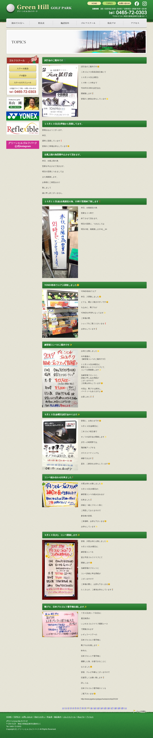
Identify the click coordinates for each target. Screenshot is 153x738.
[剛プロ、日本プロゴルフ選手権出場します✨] (61, 613)
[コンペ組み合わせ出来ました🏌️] (61, 484)
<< (63, 708)
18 (115, 708)
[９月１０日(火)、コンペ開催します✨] (61, 541)
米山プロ (81, 717)
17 (112, 708)
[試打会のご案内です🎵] (61, 67)
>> (126, 708)
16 (109, 708)
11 (91, 708)
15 (105, 708)
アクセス (90, 717)
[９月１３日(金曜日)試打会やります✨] (61, 421)
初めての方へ (39, 717)
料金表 (49, 717)
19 (119, 708)
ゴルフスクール (69, 717)
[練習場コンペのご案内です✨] (61, 351)
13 (98, 708)
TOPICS (16, 717)
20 (122, 708)
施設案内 (57, 717)
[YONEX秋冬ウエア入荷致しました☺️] (61, 291)
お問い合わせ (27, 717)
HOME (9, 717)
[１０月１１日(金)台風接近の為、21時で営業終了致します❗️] (61, 208)
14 (102, 708)
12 (95, 708)
